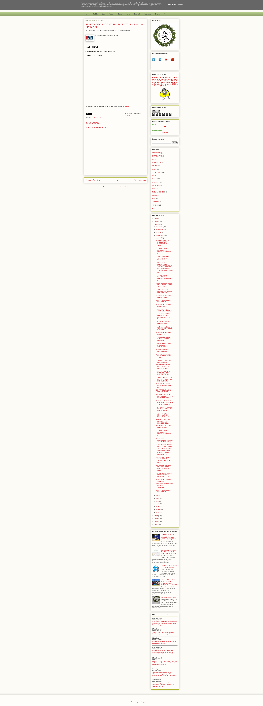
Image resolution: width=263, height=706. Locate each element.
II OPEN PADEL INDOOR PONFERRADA (164, 301)
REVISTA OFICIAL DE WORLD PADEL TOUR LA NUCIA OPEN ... (164, 366)
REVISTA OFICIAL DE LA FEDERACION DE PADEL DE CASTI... (164, 474)
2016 (156, 221)
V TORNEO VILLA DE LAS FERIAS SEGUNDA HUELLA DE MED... (164, 396)
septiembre (160, 235)
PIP (153, 189)
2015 (156, 224)
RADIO (154, 195)
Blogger (143, 702)
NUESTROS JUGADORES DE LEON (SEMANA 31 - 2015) (164, 440)
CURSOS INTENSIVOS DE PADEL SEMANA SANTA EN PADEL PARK (169, 551)
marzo (158, 506)
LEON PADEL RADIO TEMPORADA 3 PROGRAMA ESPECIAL (168, 536)
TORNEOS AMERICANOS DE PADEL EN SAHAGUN (164, 485)
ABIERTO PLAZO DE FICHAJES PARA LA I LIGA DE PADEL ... (163, 421)
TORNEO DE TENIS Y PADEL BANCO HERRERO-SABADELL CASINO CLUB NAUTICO (169, 582)
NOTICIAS (155, 185)
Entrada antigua (140, 180)
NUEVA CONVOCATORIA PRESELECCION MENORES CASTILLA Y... (164, 316)
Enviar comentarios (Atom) (120, 187)
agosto (158, 238)
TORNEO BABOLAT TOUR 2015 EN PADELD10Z (162, 258)
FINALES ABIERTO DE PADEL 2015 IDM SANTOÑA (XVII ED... (163, 373)
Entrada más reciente (93, 180)
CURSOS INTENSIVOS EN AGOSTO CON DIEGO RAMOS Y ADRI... (163, 467)
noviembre (160, 229)
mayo (158, 501)
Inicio (87, 14)
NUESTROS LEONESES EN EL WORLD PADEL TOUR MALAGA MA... (164, 446)
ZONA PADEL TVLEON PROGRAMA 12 (163, 296)
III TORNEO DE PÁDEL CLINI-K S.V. (163, 305)
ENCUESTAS (156, 153)
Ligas (103, 14)
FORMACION (156, 162)
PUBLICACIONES (97, 118)
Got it (180, 5)
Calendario (137, 14)
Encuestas (147, 14)
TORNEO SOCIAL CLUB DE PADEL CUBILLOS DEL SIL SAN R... (164, 379)
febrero (158, 509)
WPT (153, 208)
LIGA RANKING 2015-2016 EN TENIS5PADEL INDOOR (164, 270)
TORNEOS (155, 202)
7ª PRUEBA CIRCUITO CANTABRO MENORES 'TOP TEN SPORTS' (164, 402)
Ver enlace (126, 106)
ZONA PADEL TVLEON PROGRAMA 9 (163, 426)
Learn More (171, 5)
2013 (156, 518)
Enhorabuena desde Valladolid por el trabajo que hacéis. (164, 642)
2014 (156, 516)
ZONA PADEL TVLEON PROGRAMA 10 (163, 391)
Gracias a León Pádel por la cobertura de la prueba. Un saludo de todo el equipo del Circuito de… (164, 663)
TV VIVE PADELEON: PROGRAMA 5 (163, 322)
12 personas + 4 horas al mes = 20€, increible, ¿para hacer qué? (164, 633)
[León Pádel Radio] (164, 101)
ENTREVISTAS (157, 156)
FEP (153, 159)
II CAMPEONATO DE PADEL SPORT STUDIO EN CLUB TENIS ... (163, 243)
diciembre (159, 227)
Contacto (157, 14)
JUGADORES (156, 172)
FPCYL (154, 169)
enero (158, 512)
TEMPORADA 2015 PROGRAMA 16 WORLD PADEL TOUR (164, 415)
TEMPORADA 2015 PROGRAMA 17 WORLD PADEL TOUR (164, 264)
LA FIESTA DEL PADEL (168, 597)
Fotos (120, 14)
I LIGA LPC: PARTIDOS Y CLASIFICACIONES (169, 566)
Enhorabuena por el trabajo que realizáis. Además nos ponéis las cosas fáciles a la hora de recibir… (163, 652)
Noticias (95, 14)
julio (157, 495)
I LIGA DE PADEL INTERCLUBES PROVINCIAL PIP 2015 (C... (164, 251)
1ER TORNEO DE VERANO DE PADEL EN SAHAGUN (164, 328)
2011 (156, 524)
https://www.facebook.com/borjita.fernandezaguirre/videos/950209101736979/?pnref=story (164, 623)
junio (158, 498)
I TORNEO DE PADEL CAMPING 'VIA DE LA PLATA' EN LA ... (163, 338)
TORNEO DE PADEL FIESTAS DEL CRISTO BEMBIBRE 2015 (164, 291)
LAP (153, 175)
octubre (159, 232)
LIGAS (154, 179)
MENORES (155, 182)
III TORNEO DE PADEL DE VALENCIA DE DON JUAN (164, 355)
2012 (156, 521)
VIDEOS (155, 205)
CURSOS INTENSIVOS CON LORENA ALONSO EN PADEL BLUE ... (163, 459)
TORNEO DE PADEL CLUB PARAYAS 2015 (164, 310)
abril (157, 504)
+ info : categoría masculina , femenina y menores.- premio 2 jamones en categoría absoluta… (165, 684)
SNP (153, 198)
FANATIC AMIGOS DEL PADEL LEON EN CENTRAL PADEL (163, 345)
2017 (156, 218)
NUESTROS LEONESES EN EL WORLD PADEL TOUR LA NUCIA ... (164, 284)
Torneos (112, 14)
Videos (128, 14)
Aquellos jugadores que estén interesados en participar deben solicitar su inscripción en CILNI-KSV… (164, 673)
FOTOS (154, 166)
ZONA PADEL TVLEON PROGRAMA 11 (163, 361)
